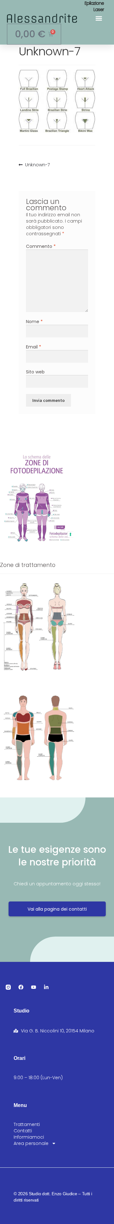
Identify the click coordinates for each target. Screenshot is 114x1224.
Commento (41, 246)
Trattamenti (27, 1124)
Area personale (31, 1143)
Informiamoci (29, 1137)
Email (33, 347)
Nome (34, 321)
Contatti (23, 1131)
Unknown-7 (37, 165)
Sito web (35, 372)
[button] (98, 18)
